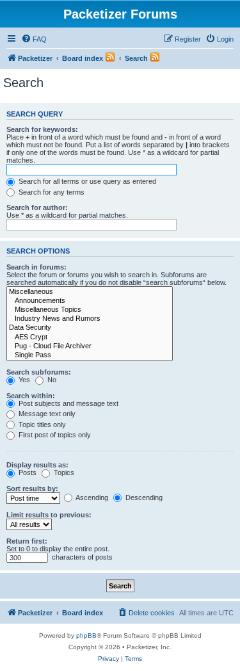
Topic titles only (41, 424)
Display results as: (37, 465)
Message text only (46, 413)
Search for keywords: (42, 129)
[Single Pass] (90, 355)
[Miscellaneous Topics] (90, 309)
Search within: (30, 396)
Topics (63, 472)
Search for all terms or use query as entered (86, 181)
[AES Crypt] (90, 337)
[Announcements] (90, 300)
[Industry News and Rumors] (90, 318)
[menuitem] (34, 39)
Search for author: (37, 207)
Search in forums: (36, 267)
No (50, 380)
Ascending (91, 497)
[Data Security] (90, 327)
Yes (23, 380)
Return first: (26, 541)
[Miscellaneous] (90, 291)
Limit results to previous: (49, 515)
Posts (26, 472)
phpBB (86, 635)
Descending (143, 497)
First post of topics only (54, 435)
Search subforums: (38, 372)
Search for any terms (50, 192)
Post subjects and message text (67, 403)
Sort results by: (32, 488)
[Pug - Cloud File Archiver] (90, 346)
